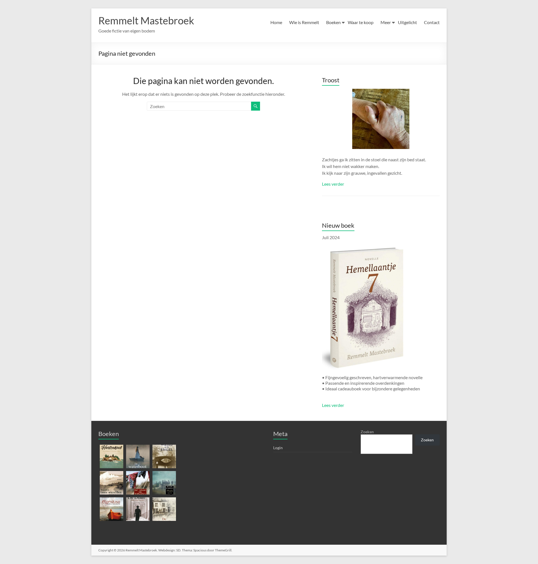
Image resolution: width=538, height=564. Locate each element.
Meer (386, 22)
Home (276, 22)
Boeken (333, 22)
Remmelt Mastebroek (146, 20)
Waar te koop (361, 22)
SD (178, 550)
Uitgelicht (407, 22)
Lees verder (333, 184)
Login (278, 447)
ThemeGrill (223, 550)
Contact (432, 22)
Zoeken (367, 431)
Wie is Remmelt (304, 22)
